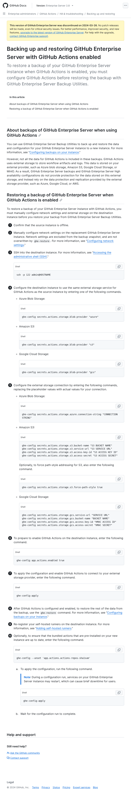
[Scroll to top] (123, 792)
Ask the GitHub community (25, 752)
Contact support (19, 757)
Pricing (66, 787)
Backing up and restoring (101, 13)
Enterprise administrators (22, 13)
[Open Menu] (125, 5)
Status (56, 787)
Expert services (81, 787)
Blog (95, 787)
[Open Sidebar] (4, 13)
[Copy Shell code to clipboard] (119, 266)
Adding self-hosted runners (53, 628)
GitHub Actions (48, 13)
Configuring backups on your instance (54, 152)
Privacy (46, 787)
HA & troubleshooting (71, 13)
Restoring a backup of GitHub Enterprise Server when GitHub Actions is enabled (60, 197)
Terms (35, 787)
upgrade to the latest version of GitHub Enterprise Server (52, 32)
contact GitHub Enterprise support (29, 36)
